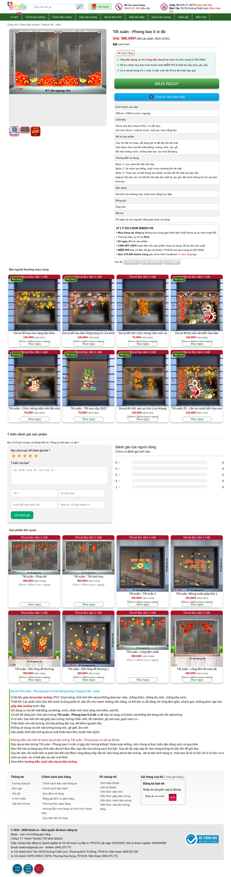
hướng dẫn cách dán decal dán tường (51, 761)
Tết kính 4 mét (172, 262)
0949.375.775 (63, 847)
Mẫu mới (201, 17)
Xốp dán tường (21, 803)
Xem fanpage (189, 254)
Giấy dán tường (88, 17)
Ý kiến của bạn (20, 463)
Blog (103, 809)
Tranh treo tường (35, 17)
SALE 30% (39, 868)
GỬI (172, 797)
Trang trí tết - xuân (51, 24)
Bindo (115, 740)
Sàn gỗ (16, 793)
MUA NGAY (167, 83)
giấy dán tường (21, 706)
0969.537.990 (132, 8)
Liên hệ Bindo (108, 787)
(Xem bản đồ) (204, 5)
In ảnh (14, 17)
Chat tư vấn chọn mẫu (168, 97)
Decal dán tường (161, 17)
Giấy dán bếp (136, 17)
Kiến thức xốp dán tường (115, 804)
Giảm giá (183, 17)
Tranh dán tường (62, 17)
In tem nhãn (19, 798)
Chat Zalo (17, 869)
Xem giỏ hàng (174, 776)
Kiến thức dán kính (111, 791)
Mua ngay (34, 343)
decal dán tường (40, 697)
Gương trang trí (21, 783)
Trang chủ (12, 24)
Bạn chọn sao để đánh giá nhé (30, 450)
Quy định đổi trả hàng (55, 818)
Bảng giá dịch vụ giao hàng (58, 798)
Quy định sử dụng (53, 793)
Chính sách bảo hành (55, 788)
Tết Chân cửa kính (152, 262)
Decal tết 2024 (132, 262)
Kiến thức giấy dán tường (115, 796)
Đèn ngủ (17, 788)
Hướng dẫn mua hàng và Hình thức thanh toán (67, 811)
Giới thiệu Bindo (109, 783)
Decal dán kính (112, 17)
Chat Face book (28, 868)
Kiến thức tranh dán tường (115, 800)
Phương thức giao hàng (57, 803)
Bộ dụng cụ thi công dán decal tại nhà (150, 59)
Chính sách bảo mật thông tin (60, 783)
